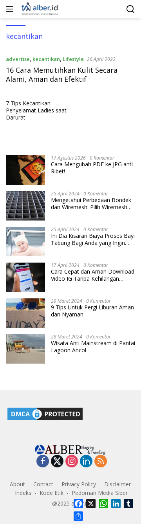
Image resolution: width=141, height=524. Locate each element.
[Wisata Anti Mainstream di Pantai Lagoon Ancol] (25, 349)
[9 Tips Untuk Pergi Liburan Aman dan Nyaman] (25, 313)
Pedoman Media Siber (100, 492)
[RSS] (100, 462)
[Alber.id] (39, 9)
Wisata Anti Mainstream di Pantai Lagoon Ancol (93, 347)
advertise (18, 59)
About (17, 484)
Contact (43, 484)
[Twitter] (57, 462)
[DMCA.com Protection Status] (45, 413)
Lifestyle (73, 59)
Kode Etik (51, 492)
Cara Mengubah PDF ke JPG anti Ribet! (92, 168)
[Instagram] (71, 462)
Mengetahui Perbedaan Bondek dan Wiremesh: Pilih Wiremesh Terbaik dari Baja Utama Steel (91, 204)
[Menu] (11, 9)
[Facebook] (42, 462)
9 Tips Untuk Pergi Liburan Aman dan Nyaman (92, 311)
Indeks (23, 492)
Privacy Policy (78, 484)
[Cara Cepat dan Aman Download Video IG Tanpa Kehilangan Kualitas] (25, 277)
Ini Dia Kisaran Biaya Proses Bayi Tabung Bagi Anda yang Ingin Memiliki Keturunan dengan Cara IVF (93, 239)
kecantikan (46, 59)
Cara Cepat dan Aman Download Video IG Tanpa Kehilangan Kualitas (92, 275)
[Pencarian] (130, 9)
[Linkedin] (86, 462)
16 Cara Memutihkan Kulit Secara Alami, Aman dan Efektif (62, 74)
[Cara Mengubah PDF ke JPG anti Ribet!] (25, 170)
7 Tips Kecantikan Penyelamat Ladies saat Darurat (36, 110)
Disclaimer (117, 484)
